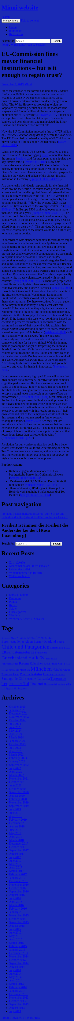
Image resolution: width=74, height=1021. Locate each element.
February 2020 (18, 799)
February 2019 (18, 819)
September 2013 (19, 1004)
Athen (39, 638)
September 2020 (19, 792)
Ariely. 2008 (32, 420)
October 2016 (17, 888)
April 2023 (15, 751)
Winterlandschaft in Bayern (25, 572)
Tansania (43, 678)
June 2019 (15, 812)
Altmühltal (21, 638)
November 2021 (19, 778)
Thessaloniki (50, 684)
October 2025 (17, 706)
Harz (48, 658)
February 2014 (18, 987)
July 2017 (15, 857)
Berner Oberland (45, 641)
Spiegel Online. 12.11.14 (41, 484)
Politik (5, 44)
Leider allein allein (20, 569)
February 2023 (18, 758)
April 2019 (15, 816)
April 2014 (15, 980)
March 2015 (16, 942)
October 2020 (17, 788)
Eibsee (67, 648)
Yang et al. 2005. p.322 (29, 281)
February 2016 (18, 908)
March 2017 (16, 871)
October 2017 (17, 847)
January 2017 (17, 877)
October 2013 (17, 1001)
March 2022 (16, 775)
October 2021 (17, 782)
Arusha (31, 637)
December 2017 (18, 843)
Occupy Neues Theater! (47, 517)
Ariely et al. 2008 (55, 332)
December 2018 (18, 823)
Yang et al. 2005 (61, 287)
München (41, 669)
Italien (54, 659)
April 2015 (15, 939)
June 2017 (15, 860)
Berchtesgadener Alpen (17, 641)
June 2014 (15, 973)
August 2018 (17, 826)
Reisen (13, 605)
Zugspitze (22, 688)
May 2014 (15, 977)
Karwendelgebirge (10, 663)
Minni (28, 84)
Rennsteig (48, 674)
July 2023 (15, 747)
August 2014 (17, 966)
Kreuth (53, 663)
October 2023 (17, 744)
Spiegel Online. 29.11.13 (47, 212)
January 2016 (17, 912)
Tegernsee (58, 678)
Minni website (20, 7)
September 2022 (19, 764)
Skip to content (30, 20)
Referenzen (16, 34)
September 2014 (19, 963)
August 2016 (17, 894)
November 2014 (19, 956)
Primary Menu (10, 20)
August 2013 (17, 1007)
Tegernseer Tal (15, 683)
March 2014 (16, 983)
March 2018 (16, 840)
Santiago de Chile (14, 678)
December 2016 (18, 881)
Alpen (13, 638)
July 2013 (15, 1011)
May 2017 (15, 864)
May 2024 (15, 730)
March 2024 (16, 737)
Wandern (14, 615)
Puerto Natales (31, 674)
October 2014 (17, 959)
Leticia (67, 664)
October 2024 (17, 720)
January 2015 (17, 949)
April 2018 (15, 836)
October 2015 (17, 918)
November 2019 (19, 802)
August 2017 (17, 853)
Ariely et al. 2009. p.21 (33, 397)
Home (13, 27)
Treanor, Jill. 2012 (35, 162)
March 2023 (16, 754)
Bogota (60, 641)
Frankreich (41, 652)
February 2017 (18, 874)
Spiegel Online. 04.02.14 (25, 478)
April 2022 (15, 771)
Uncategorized (18, 612)
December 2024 (18, 713)
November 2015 (19, 915)
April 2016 (15, 901)
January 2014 (17, 990)
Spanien (31, 678)
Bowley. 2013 (46, 114)
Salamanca (59, 674)
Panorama (15, 598)
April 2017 (15, 867)
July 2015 (15, 929)
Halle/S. (36, 658)
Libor (45, 155)
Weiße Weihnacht (19, 576)
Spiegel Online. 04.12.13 (46, 179)
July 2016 (15, 898)
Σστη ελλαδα (17, 562)
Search (6, 16)
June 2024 (15, 727)
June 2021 (15, 785)
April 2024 (15, 734)
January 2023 (17, 761)
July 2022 (15, 768)
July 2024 (15, 723)
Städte (13, 608)
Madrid (5, 670)
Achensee (6, 638)
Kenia (24, 663)
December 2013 (18, 994)
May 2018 (15, 833)
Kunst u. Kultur (18, 594)
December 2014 (18, 953)
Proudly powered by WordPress (21, 1017)
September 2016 (19, 891)
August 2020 (17, 795)
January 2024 (17, 740)
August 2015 (17, 925)
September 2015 (19, 922)
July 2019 (15, 809)
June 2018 (15, 829)
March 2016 (16, 905)
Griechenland (14, 657)
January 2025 (17, 710)
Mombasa (25, 669)
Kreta (47, 663)
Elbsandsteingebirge (18, 652)
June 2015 (15, 932)
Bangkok (48, 638)
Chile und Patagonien (26, 647)
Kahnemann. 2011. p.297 (17, 438)
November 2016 (19, 884)
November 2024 (19, 717)
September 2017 (19, 850)
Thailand (36, 684)
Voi (15, 688)
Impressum (15, 30)
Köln (60, 663)
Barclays (21, 158)
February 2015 (18, 946)
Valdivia (61, 684)
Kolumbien (36, 663)
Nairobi (57, 669)
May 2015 (15, 936)
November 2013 (19, 997)
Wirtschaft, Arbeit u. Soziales (28, 44)
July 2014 (15, 970)
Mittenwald (14, 669)
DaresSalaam (56, 647)
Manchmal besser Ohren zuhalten (29, 566)
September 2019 (19, 805)
